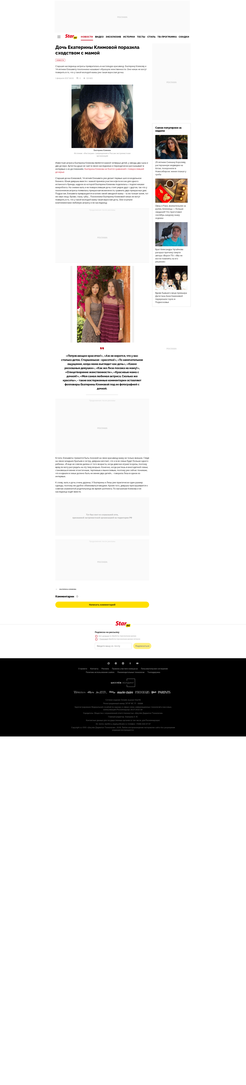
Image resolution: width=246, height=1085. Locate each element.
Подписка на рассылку (107, 632)
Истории (129, 36)
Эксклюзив (113, 36)
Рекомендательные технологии (130, 672)
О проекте (82, 669)
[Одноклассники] (130, 663)
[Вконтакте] (123, 663)
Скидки (184, 36)
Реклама (105, 669)
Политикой (104, 639)
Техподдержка (153, 672)
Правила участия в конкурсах (125, 669)
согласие (105, 636)
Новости (87, 36)
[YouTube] (137, 663)
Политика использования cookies (100, 672)
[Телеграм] (116, 663)
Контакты (94, 669)
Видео (99, 36)
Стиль (151, 36)
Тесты (141, 36)
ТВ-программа (167, 36)
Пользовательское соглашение (154, 669)
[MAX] (109, 663)
